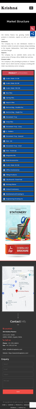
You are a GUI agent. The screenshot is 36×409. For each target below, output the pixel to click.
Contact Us (21, 407)
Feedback (13, 407)
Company (10, 405)
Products (19, 405)
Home (4, 405)
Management (28, 405)
